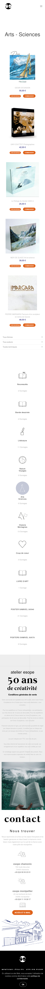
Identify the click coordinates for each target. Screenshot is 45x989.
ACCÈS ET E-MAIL (22, 912)
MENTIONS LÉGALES (13, 969)
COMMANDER (29, 96)
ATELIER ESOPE (34, 969)
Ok (23, 984)
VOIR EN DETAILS (15, 96)
